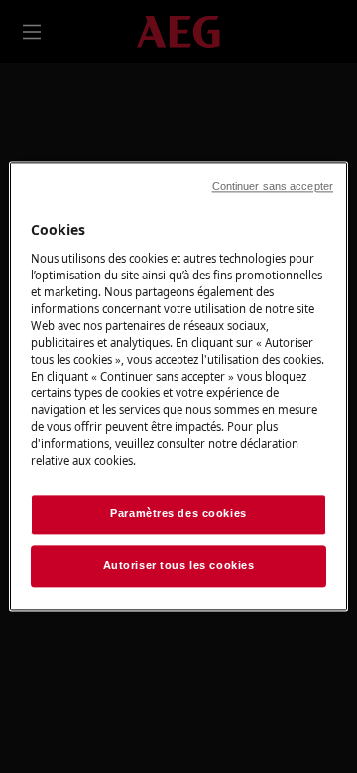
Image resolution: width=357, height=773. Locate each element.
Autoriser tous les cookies (179, 566)
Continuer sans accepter (272, 186)
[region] (178, 386)
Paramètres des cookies (178, 514)
